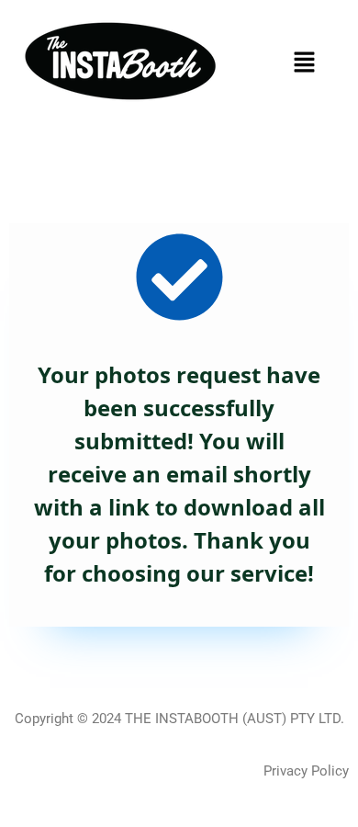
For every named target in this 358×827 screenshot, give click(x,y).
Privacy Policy (306, 771)
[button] (303, 61)
